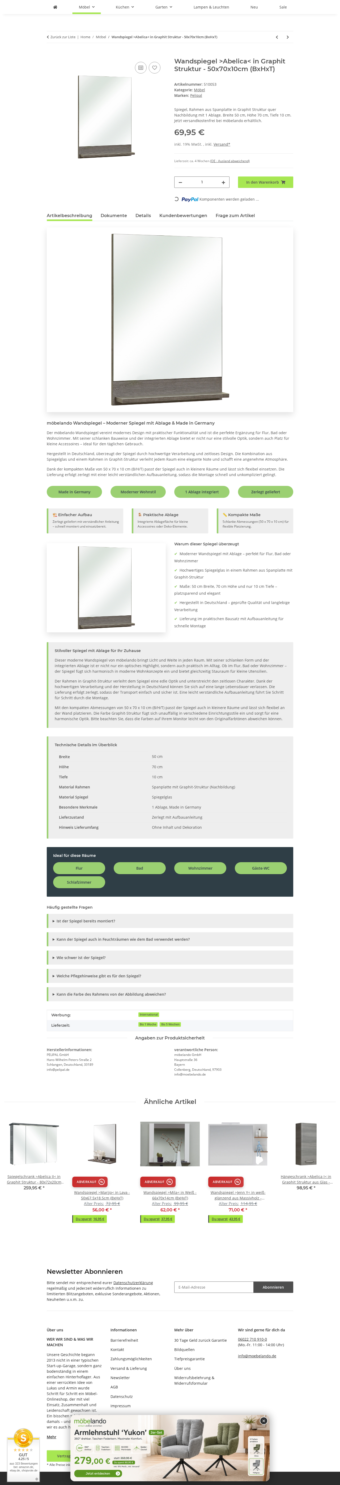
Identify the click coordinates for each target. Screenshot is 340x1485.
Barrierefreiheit (124, 1340)
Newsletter (120, 1377)
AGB (114, 1386)
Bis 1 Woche (148, 1024)
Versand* (222, 144)
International (149, 1014)
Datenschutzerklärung (133, 1282)
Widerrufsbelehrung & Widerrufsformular (194, 1380)
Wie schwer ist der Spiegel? (81, 957)
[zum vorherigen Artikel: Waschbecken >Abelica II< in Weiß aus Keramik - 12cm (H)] (276, 37)
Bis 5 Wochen (170, 1024)
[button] (90, 1182)
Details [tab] (143, 215)
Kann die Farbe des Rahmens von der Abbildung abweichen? (111, 994)
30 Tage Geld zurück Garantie (200, 1340)
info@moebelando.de (257, 1355)
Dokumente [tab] (114, 215)
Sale (283, 7)
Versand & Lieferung (128, 1368)
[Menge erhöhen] (223, 182)
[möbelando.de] (55, 7)
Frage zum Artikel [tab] (235, 215)
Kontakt (117, 1349)
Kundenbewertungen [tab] (183, 215)
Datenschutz (121, 1396)
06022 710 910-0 (252, 1339)
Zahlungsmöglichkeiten (131, 1358)
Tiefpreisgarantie (189, 1358)
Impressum (120, 1405)
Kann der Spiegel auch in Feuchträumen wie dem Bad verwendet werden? (123, 939)
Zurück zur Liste (62, 36)
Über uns (182, 1368)
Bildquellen (184, 1349)
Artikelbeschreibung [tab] (69, 215)
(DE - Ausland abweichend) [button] (230, 161)
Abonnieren (273, 1287)
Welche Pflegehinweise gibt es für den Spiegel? (99, 975)
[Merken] (154, 68)
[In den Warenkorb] (51, 55)
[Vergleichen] (141, 68)
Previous (13, 1172)
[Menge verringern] (180, 182)
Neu (254, 7)
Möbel (199, 89)
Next (327, 1172)
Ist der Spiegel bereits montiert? (86, 920)
